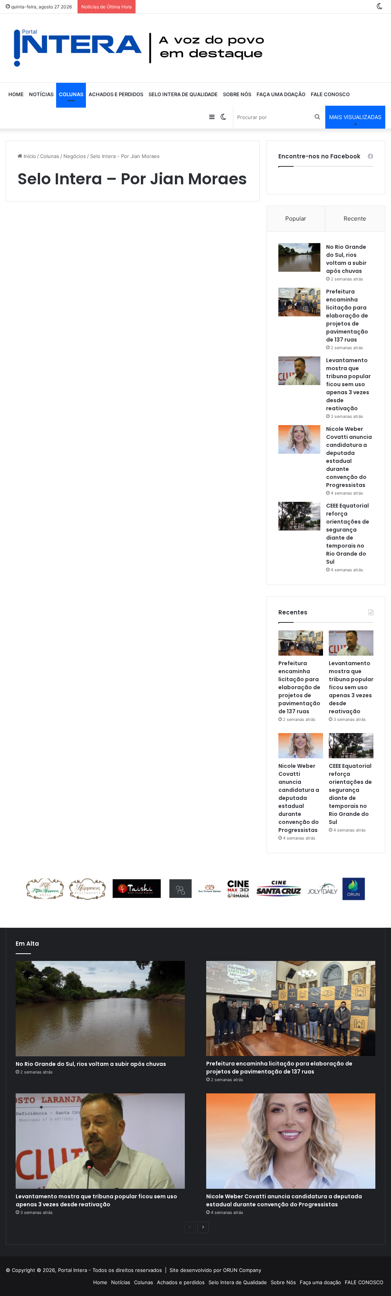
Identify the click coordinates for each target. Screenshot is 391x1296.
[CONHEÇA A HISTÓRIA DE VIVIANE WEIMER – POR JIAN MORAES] (198, 331)
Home (16, 94)
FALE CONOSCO (330, 94)
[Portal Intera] (139, 48)
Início (29, 156)
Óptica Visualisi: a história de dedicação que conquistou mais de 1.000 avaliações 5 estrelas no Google (66, 264)
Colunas (71, 94)
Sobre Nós (237, 94)
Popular (295, 218)
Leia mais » (36, 450)
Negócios (74, 156)
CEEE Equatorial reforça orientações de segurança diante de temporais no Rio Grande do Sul (347, 534)
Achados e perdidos (116, 94)
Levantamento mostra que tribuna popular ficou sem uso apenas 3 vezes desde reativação (348, 384)
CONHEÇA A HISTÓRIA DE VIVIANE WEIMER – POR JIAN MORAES (193, 249)
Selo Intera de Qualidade (183, 94)
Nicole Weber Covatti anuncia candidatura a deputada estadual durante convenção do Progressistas (349, 457)
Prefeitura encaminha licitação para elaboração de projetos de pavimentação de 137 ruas (347, 315)
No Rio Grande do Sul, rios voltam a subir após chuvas (346, 259)
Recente (355, 218)
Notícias (41, 94)
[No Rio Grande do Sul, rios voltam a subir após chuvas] (299, 257)
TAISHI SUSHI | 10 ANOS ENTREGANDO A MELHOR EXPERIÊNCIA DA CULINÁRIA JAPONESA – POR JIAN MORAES (64, 537)
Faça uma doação (281, 94)
